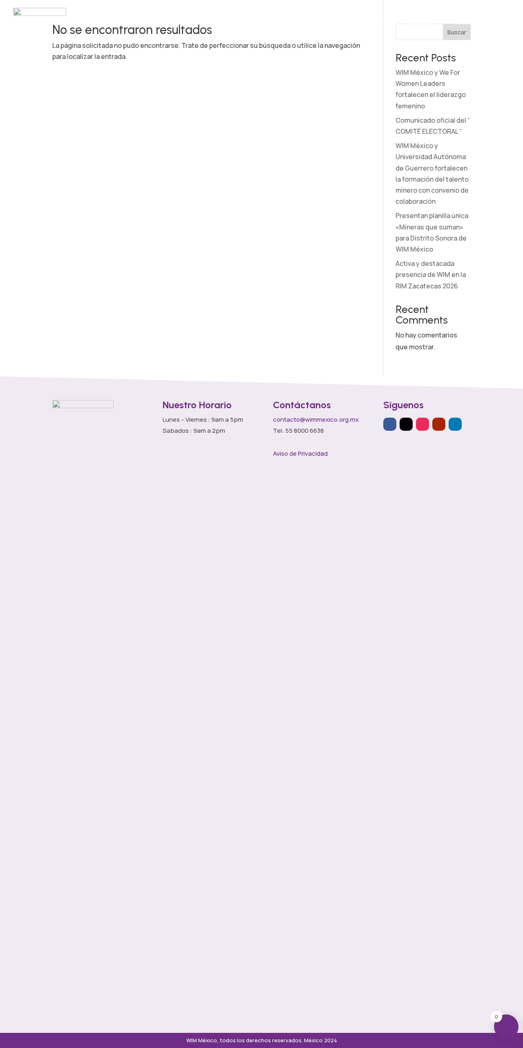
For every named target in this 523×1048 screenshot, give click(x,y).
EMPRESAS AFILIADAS (296, 22)
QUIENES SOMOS (182, 22)
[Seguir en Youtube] (438, 424)
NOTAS (463, 22)
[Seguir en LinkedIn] (455, 424)
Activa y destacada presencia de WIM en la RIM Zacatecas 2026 (431, 274)
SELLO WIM (338, 22)
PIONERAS (380, 22)
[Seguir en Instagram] (422, 424)
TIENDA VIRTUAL (496, 22)
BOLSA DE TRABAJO (420, 22)
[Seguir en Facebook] (389, 424)
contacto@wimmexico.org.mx (316, 419)
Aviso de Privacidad (300, 453)
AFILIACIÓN (244, 22)
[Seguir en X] (406, 424)
